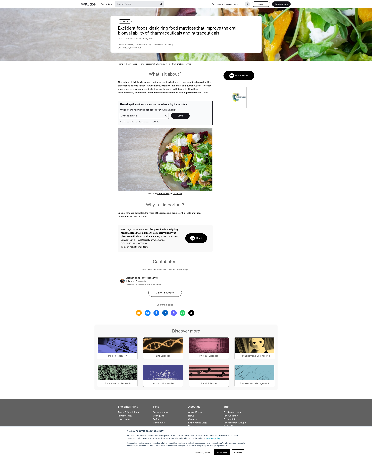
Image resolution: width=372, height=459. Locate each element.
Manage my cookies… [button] (203, 452)
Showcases (131, 64)
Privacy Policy (125, 415)
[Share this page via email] (139, 312)
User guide (158, 415)
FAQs (156, 419)
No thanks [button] (238, 452)
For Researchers (232, 412)
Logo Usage (124, 419)
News (191, 415)
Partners (192, 426)
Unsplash (177, 193)
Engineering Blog (197, 422)
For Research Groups (234, 422)
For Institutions (231, 419)
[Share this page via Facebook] (156, 312)
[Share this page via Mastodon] (173, 312)
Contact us (159, 422)
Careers (192, 419)
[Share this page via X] (191, 312)
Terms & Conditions (128, 412)
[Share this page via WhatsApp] (182, 312)
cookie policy (213, 438)
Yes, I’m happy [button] (222, 452)
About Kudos (195, 412)
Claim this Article (165, 292)
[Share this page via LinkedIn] (165, 312)
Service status (160, 412)
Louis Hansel (163, 193)
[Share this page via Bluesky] (147, 312)
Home (120, 64)
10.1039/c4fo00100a (131, 48)
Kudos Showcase (232, 426)
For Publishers (230, 415)
